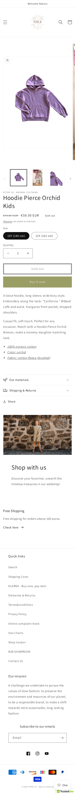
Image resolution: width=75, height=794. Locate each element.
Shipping (7, 221)
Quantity (8, 245)
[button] (5, 22)
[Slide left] (4, 178)
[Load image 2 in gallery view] (37, 177)
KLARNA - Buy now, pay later (27, 586)
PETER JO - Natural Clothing (41, 786)
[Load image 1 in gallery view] (18, 177)
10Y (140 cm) (16, 236)
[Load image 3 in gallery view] (56, 177)
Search (13, 567)
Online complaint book (24, 623)
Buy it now (37, 282)
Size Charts (15, 633)
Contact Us (15, 661)
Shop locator (17, 642)
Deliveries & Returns (21, 595)
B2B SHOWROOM (19, 651)
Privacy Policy (17, 614)
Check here (11, 527)
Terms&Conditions (20, 605)
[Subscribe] (61, 738)
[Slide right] (70, 178)
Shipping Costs (18, 577)
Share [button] (12, 401)
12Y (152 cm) (44, 236)
